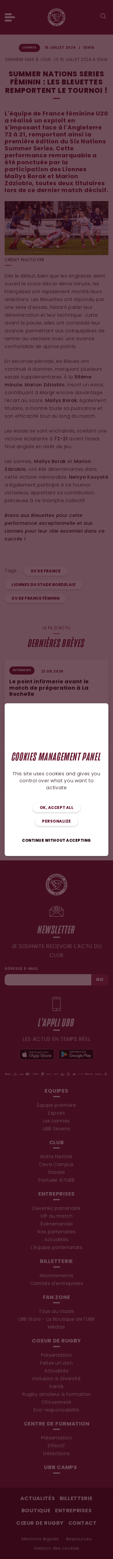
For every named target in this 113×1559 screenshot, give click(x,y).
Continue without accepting (56, 841)
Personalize (56, 821)
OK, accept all (56, 808)
